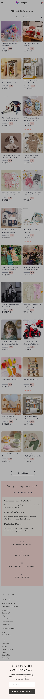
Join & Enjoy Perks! (22, 692)
